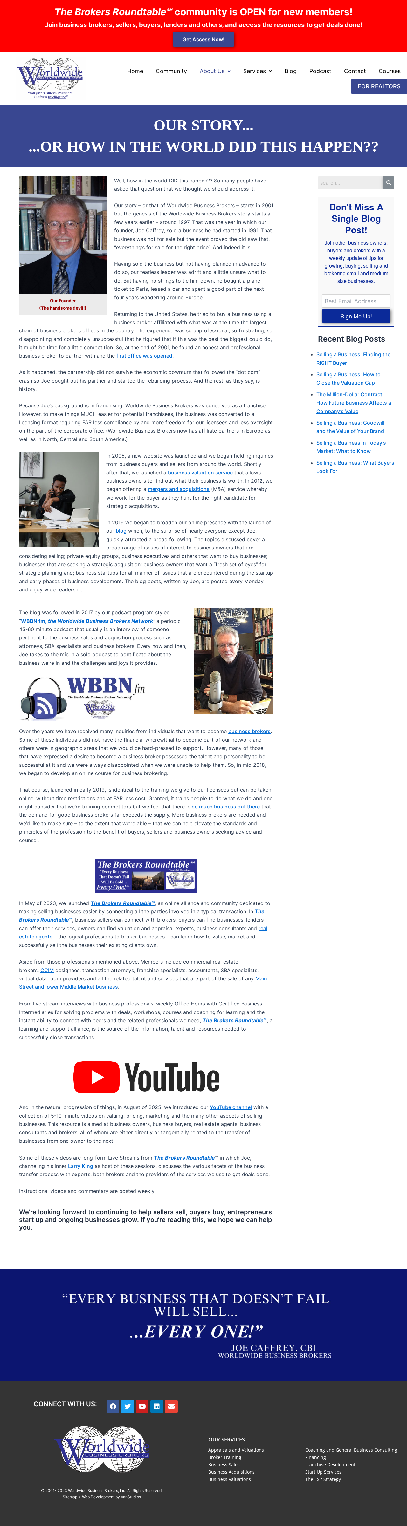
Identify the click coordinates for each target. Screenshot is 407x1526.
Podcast (320, 71)
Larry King (80, 1166)
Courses (390, 71)
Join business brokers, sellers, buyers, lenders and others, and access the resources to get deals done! (203, 25)
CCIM (47, 970)
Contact (355, 71)
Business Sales (224, 1464)
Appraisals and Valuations (236, 1450)
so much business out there (226, 806)
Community (171, 71)
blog (121, 531)
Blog (291, 71)
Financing (315, 1457)
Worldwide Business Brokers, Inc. (97, 1490)
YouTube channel (231, 1107)
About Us (212, 71)
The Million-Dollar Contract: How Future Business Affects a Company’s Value (353, 402)
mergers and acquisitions (179, 489)
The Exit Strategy (323, 1479)
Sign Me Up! (356, 316)
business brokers (249, 731)
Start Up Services (323, 1472)
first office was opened (144, 355)
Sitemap (70, 1497)
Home (135, 71)
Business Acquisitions (231, 1472)
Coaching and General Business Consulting (351, 1450)
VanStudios (131, 1497)
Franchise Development (330, 1464)
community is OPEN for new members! (203, 11)
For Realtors (379, 86)
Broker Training (224, 1457)
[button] (215, 71)
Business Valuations (229, 1479)
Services (254, 71)
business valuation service (200, 472)
